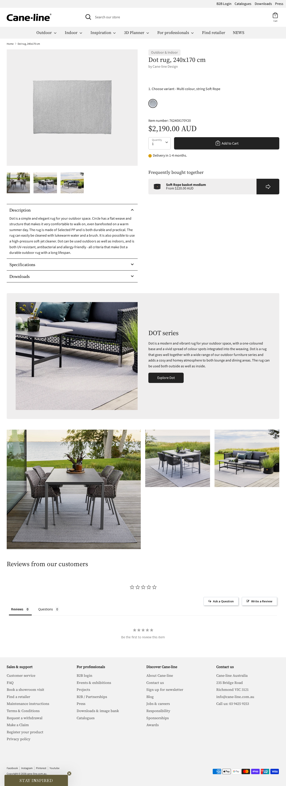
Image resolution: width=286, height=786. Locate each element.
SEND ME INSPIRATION (182, 441)
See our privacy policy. (183, 461)
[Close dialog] (216, 321)
